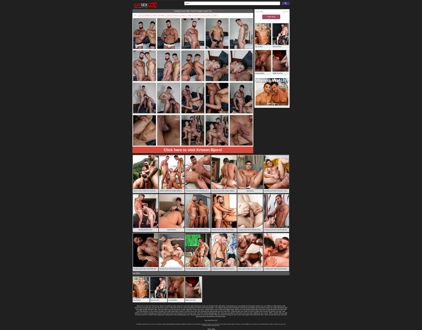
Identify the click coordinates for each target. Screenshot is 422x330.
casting (168, 15)
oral (202, 15)
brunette (161, 15)
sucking (208, 15)
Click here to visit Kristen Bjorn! (193, 150)
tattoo (215, 15)
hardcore (176, 15)
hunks (183, 15)
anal (140, 15)
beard (154, 15)
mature (190, 15)
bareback (147, 15)
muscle (196, 15)
